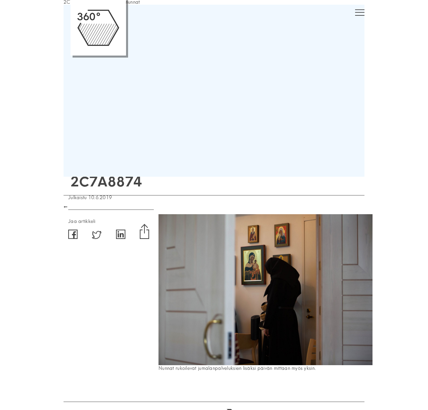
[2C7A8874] (265, 363)
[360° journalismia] (98, 54)
